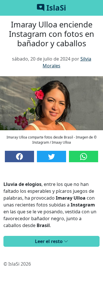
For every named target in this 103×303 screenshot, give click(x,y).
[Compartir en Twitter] (51, 156)
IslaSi (55, 8)
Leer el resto (49, 241)
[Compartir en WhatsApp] (83, 156)
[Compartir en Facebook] (19, 156)
